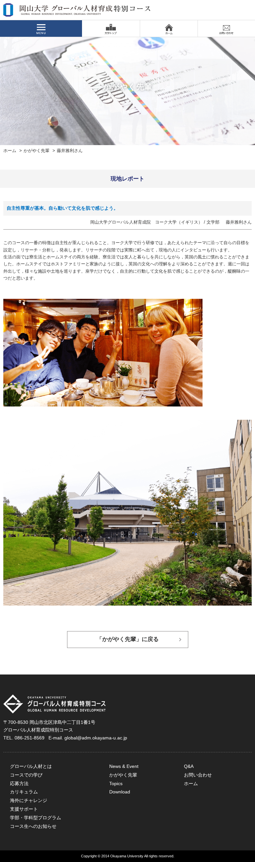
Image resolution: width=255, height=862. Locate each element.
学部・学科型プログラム (35, 817)
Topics (116, 783)
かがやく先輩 (36, 150)
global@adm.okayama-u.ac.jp (95, 737)
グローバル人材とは (31, 766)
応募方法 (19, 783)
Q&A (189, 766)
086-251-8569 (29, 737)
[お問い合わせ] (226, 28)
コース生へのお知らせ (33, 826)
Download (119, 791)
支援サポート (24, 809)
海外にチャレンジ (28, 800)
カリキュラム (24, 791)
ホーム (9, 150)
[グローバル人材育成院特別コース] (77, 12)
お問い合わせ (198, 775)
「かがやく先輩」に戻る (128, 639)
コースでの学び (26, 775)
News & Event (123, 766)
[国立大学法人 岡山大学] (111, 28)
